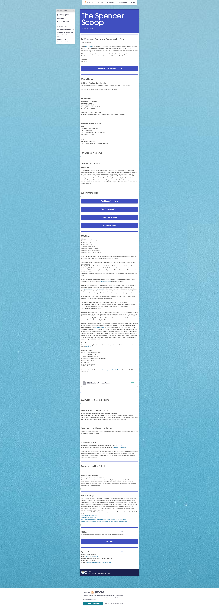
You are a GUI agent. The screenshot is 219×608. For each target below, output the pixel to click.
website (111, 370)
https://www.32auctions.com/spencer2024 (93, 289)
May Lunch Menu (109, 226)
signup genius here (105, 281)
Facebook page (104, 370)
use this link (88, 46)
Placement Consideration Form (109, 68)
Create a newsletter (93, 603)
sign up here (88, 347)
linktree (117, 370)
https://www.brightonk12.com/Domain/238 (99, 562)
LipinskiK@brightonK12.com (89, 516)
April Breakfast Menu (109, 201)
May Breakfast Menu (109, 209)
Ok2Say (109, 541)
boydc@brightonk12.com (92, 556)
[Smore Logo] (89, 2)
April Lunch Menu (109, 217)
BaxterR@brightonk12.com (88, 518)
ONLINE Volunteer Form (119, 447)
